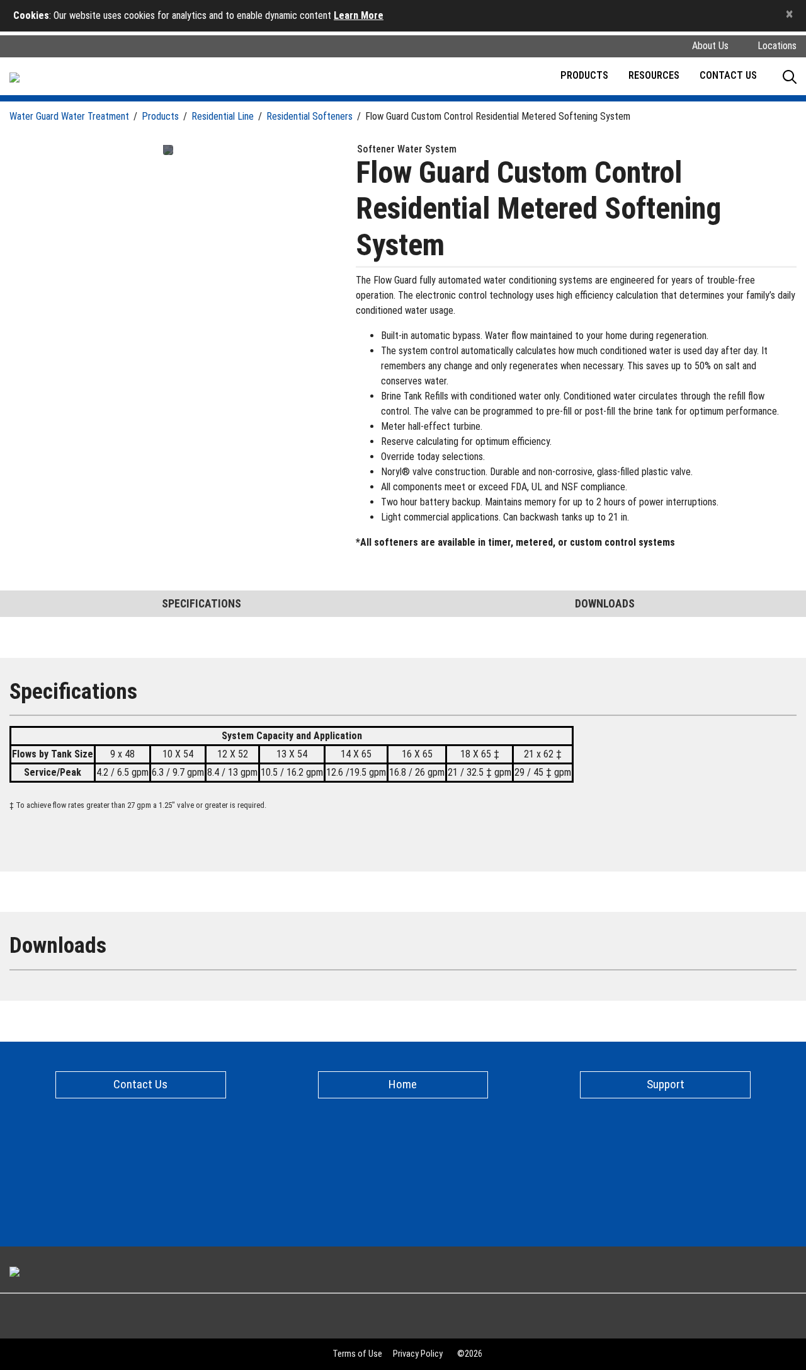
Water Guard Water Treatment (69, 116)
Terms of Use (357, 1354)
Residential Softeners (309, 116)
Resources (653, 76)
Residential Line (222, 116)
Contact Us (728, 76)
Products (160, 116)
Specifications (201, 603)
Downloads (605, 603)
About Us (710, 46)
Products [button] (584, 76)
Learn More (358, 15)
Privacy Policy (418, 1354)
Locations (777, 46)
